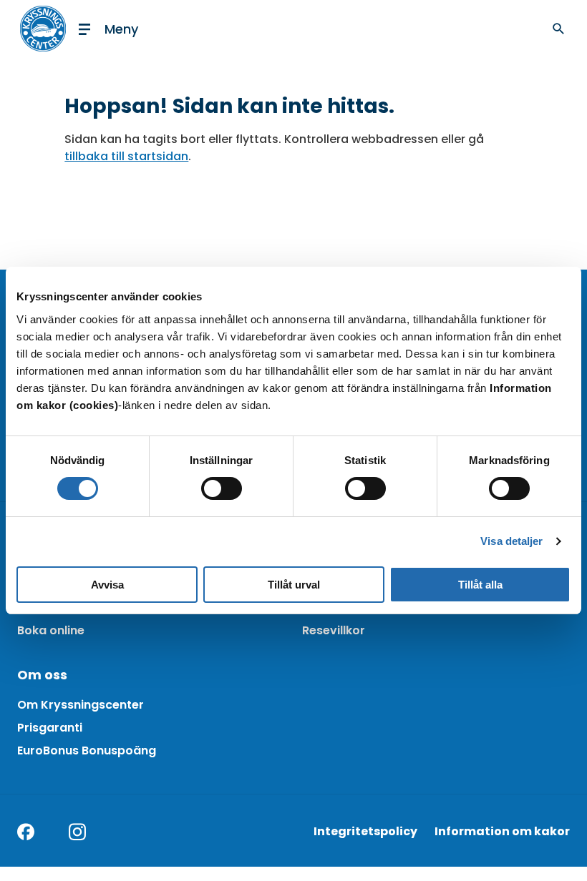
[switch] (221, 488)
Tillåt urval (294, 585)
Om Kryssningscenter (80, 705)
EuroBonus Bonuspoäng (86, 750)
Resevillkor (333, 630)
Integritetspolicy (365, 831)
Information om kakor (502, 831)
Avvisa (107, 585)
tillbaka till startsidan (126, 156)
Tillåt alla (480, 585)
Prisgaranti (49, 727)
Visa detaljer (511, 541)
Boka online (50, 630)
